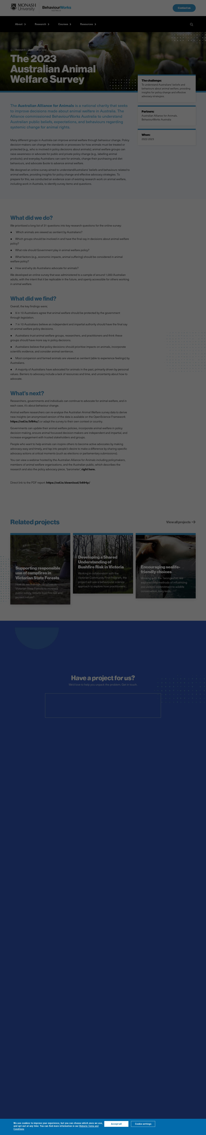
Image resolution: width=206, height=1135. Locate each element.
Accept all (116, 1123)
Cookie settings (143, 1123)
